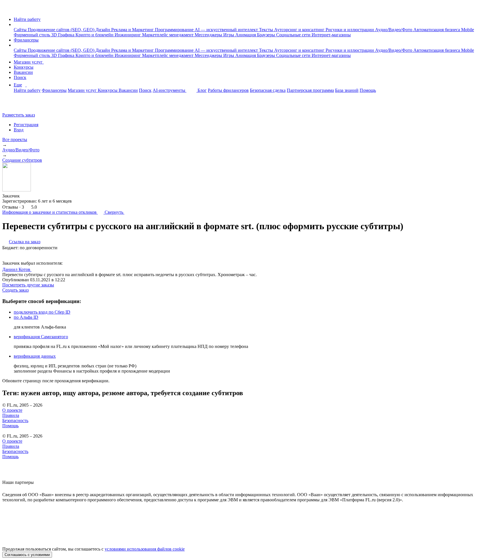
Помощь (368, 90)
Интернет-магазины (331, 34)
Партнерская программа (310, 90)
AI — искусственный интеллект (227, 29)
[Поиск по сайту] (18, 105)
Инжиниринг (128, 34)
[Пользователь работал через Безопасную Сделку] (25, 195)
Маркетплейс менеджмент (168, 34)
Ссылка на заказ (24, 241)
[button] (15, 24)
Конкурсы (23, 67)
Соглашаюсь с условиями (27, 555)
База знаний (346, 90)
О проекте (12, 410)
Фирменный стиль (32, 34)
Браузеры (266, 34)
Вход (18, 129)
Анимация (246, 34)
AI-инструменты (169, 90)
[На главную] (7, 9)
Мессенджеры (209, 34)
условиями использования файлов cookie (145, 549)
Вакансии (23, 72)
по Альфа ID (26, 317)
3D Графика (63, 34)
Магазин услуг (29, 62)
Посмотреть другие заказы (28, 284)
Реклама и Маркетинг (133, 29)
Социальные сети (294, 34)
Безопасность (15, 420)
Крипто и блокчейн (95, 34)
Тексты (266, 29)
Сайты (21, 29)
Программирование (175, 29)
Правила (10, 415)
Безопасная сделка (268, 90)
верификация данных (35, 356)
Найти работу (27, 19)
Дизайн (103, 29)
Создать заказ (15, 290)
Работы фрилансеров (228, 90)
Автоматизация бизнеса (437, 29)
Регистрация (26, 124)
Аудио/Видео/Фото (394, 29)
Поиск (20, 77)
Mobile (467, 29)
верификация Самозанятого (41, 336)
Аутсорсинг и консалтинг (300, 29)
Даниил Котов (16, 269)
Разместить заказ (18, 114)
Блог (202, 90)
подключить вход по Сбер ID (42, 312)
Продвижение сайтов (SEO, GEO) (61, 29)
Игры (229, 34)
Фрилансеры (26, 39)
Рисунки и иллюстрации (350, 29)
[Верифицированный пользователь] (37, 269)
